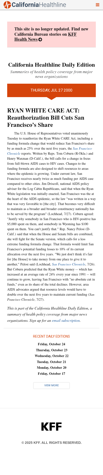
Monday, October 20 (51, 367)
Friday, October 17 (51, 373)
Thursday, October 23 (51, 349)
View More (51, 385)
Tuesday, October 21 (51, 361)
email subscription (66, 320)
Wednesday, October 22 (52, 355)
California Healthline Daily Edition (51, 64)
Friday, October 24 (51, 343)
